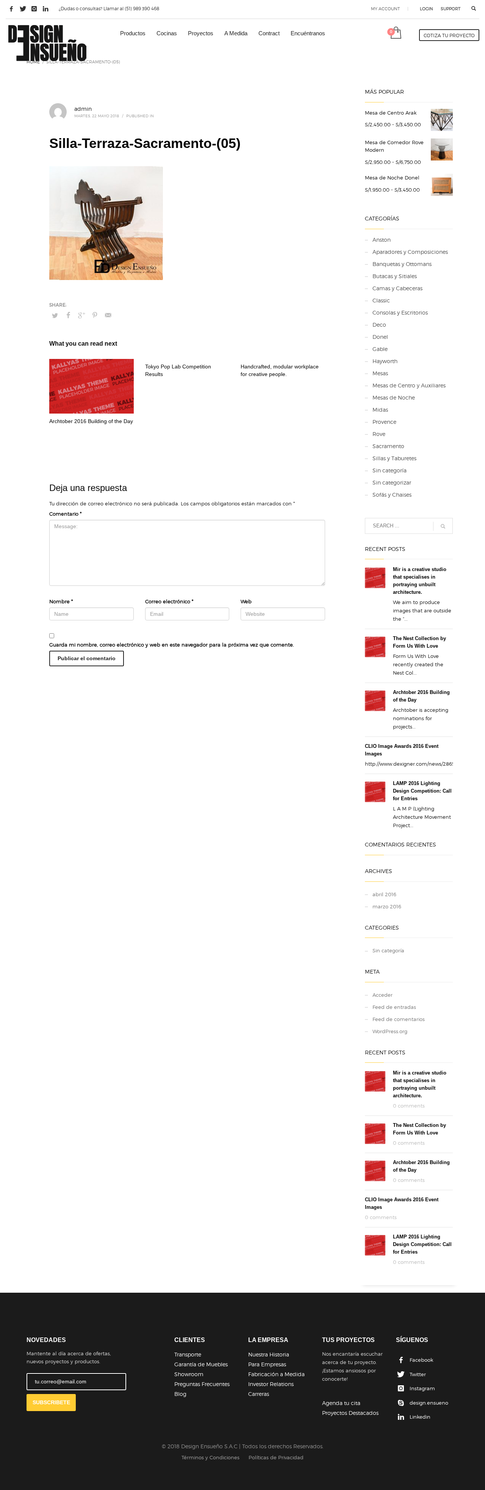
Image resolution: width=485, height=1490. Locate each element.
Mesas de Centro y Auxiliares (409, 385)
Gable (380, 349)
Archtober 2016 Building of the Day (91, 421)
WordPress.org (389, 1031)
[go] (443, 526)
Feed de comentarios (398, 1019)
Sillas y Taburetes (394, 458)
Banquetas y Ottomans (402, 264)
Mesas (380, 373)
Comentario (65, 514)
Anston (381, 239)
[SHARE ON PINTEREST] (94, 315)
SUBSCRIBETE (51, 1402)
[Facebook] (11, 8)
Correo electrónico (169, 601)
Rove (378, 434)
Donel (380, 337)
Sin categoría (389, 470)
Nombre (61, 601)
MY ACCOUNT (385, 8)
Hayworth (384, 361)
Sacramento (388, 446)
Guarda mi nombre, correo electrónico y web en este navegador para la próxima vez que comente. (171, 645)
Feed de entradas (394, 1007)
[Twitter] (22, 8)
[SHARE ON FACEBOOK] (68, 315)
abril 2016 (384, 894)
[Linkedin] (45, 8)
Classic (381, 300)
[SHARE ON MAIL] (108, 315)
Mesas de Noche (393, 397)
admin (83, 108)
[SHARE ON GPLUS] (81, 315)
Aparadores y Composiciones (410, 252)
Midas (380, 409)
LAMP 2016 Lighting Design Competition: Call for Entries (422, 790)
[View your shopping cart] (395, 33)
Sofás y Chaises (391, 494)
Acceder (382, 995)
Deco (379, 324)
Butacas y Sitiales (394, 276)
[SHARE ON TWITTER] (55, 315)
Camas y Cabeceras (397, 288)
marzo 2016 (386, 906)
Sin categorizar (391, 482)
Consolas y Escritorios (400, 312)
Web (246, 601)
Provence (384, 422)
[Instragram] (34, 8)
